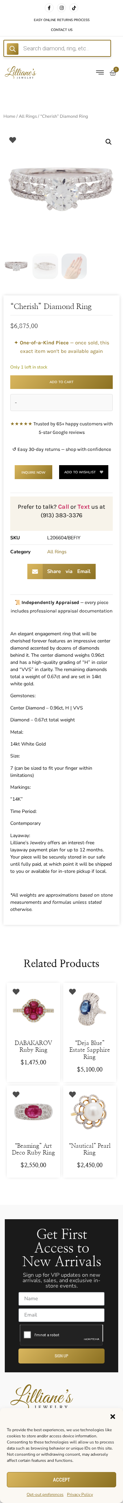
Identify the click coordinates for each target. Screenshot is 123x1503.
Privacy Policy (80, 1494)
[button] (112, 1416)
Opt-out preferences (45, 1494)
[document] (61, 751)
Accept (61, 1480)
